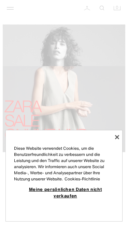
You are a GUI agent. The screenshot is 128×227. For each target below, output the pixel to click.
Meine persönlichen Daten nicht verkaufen (65, 192)
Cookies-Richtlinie (82, 179)
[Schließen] (117, 137)
